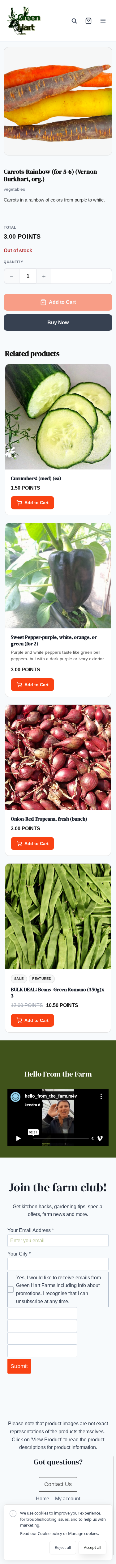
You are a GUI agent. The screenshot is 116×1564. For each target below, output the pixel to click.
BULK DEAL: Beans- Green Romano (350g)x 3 (57, 992)
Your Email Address (30, 1230)
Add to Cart (62, 302)
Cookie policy (50, 1533)
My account (67, 1498)
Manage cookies (83, 1533)
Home (42, 1498)
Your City (19, 1253)
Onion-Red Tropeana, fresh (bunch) (49, 818)
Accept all (92, 1547)
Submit (19, 1366)
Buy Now (58, 322)
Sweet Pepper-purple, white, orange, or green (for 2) (54, 640)
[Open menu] (103, 21)
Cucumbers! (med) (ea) (36, 478)
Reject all (63, 1547)
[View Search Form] (74, 20)
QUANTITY (13, 262)
